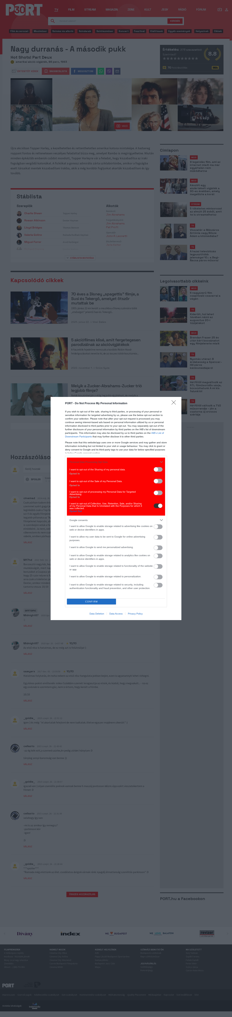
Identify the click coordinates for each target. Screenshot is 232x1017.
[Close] (175, 403)
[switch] (158, 469)
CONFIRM (91, 601)
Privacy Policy (135, 613)
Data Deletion (97, 613)
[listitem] (116, 462)
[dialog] (116, 508)
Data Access (116, 613)
